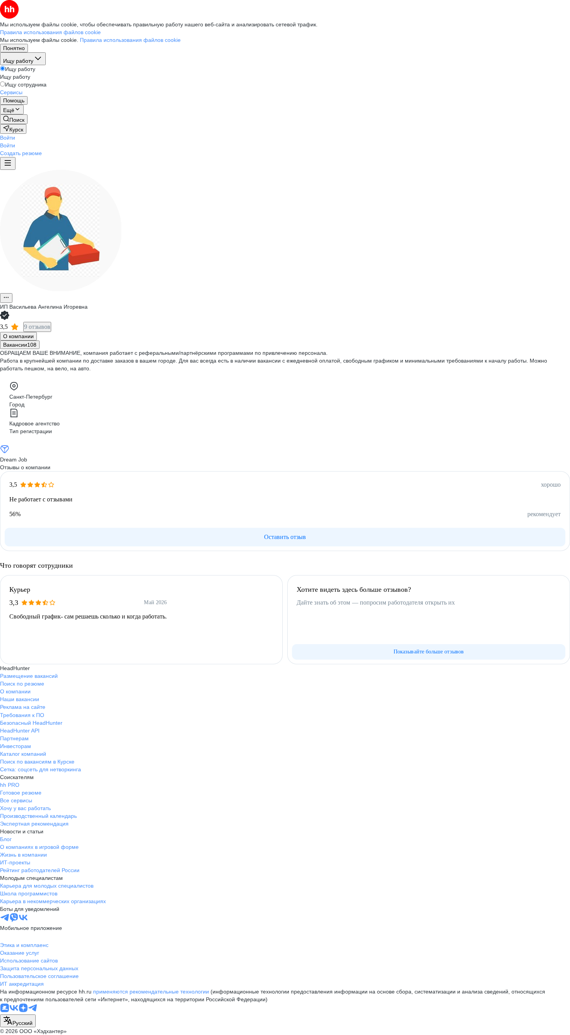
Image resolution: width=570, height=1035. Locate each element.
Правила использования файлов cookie (130, 40)
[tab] (18, 336)
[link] (14, 119)
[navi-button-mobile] (8, 163)
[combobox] (18, 1020)
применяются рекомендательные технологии (151, 991)
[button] (7, 138)
